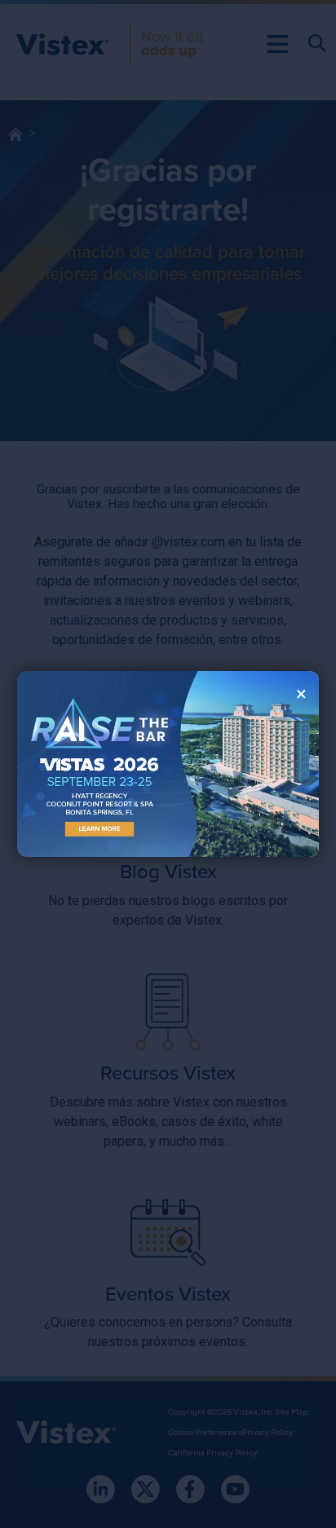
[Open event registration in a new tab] (92, 764)
